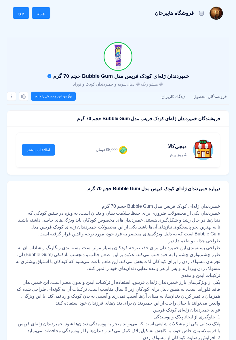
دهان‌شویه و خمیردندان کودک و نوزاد (103, 84)
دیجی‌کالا (177, 146)
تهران (41, 13)
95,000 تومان (106, 150)
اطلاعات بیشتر (38, 150)
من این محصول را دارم (51, 96)
